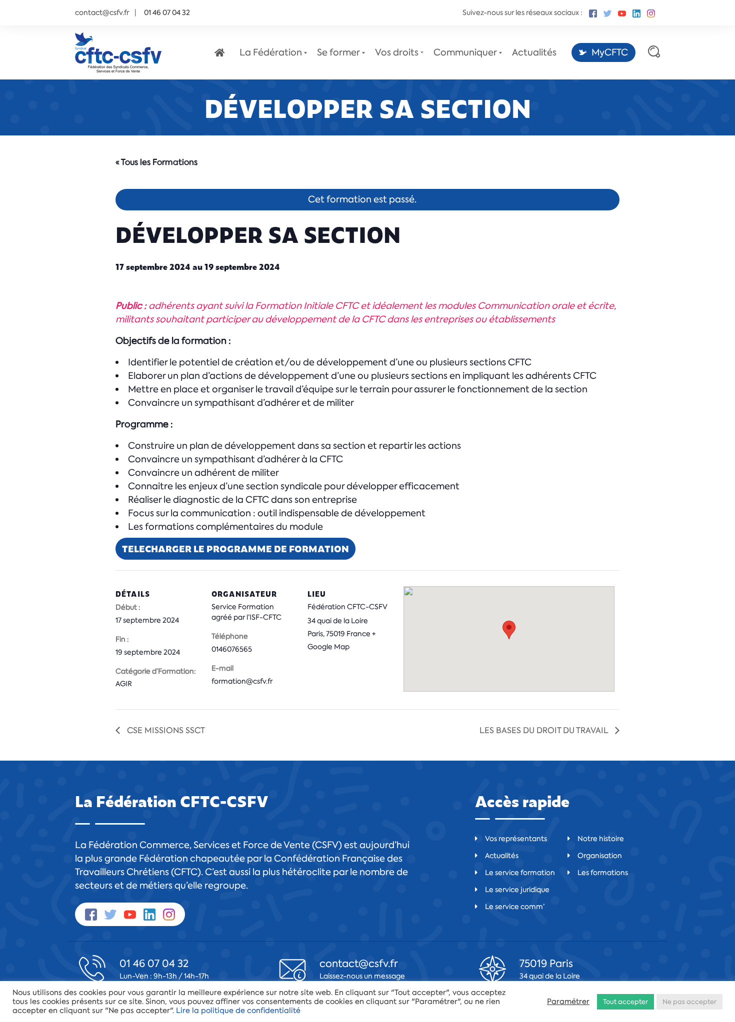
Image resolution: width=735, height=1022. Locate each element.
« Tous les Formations (157, 162)
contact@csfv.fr (102, 12)
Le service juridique (517, 889)
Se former (338, 52)
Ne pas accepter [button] (689, 1002)
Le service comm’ (514, 906)
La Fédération (271, 52)
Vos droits (396, 52)
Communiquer (465, 52)
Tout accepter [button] (625, 1002)
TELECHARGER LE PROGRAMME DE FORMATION (235, 548)
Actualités (534, 52)
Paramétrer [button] (568, 1001)
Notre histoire (601, 838)
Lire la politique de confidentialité (238, 1011)
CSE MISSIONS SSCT (165, 730)
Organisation (600, 855)
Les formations (603, 872)
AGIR (124, 683)
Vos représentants (516, 838)
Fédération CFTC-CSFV (348, 606)
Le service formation (520, 872)
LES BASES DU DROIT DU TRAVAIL (545, 730)
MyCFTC (610, 52)
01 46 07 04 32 (154, 963)
